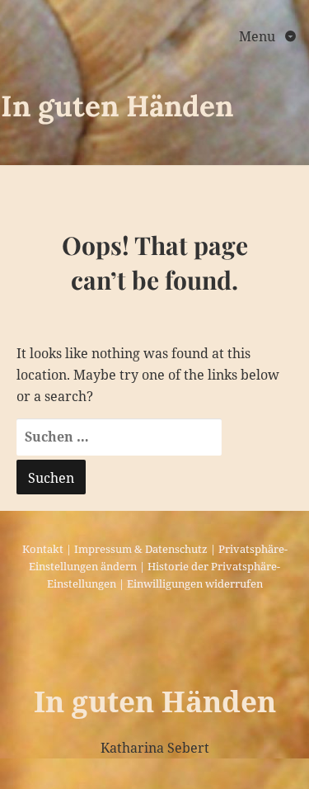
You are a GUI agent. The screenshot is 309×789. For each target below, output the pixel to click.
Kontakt (42, 548)
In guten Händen (117, 106)
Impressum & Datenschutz (141, 548)
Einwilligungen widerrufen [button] (195, 583)
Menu (259, 36)
